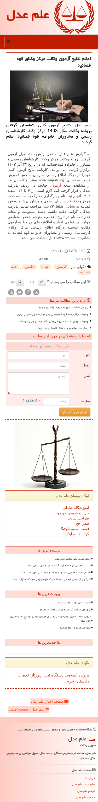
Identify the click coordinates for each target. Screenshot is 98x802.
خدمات (24, 675)
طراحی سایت (78, 518)
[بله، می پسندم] (42, 282)
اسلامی (70, 675)
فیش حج (82, 523)
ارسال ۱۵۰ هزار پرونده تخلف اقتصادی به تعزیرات (62, 328)
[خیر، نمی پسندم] (20, 282)
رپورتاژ (36, 675)
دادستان (81, 681)
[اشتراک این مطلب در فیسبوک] (28, 292)
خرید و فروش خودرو (73, 513)
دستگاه (57, 675)
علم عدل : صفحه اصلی (27, 709)
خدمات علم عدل (85, 797)
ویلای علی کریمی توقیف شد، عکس (72, 558)
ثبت (69, 196)
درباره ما (90, 778)
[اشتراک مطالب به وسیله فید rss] (11, 292)
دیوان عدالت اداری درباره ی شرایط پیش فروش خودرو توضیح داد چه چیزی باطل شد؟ (50, 619)
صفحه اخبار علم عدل (47, 701)
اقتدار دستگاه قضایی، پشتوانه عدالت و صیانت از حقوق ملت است (56, 572)
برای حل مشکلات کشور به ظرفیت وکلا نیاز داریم (64, 307)
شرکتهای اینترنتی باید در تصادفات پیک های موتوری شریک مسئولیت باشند (51, 579)
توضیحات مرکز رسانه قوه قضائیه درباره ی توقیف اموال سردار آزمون (53, 314)
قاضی (29, 267)
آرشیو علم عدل (86, 791)
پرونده (83, 675)
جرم (70, 681)
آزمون (56, 185)
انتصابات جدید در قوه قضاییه (75, 627)
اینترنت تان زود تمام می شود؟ (74, 602)
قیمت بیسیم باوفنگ (74, 529)
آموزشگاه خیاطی (76, 508)
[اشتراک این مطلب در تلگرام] (36, 292)
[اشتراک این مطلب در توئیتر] (19, 292)
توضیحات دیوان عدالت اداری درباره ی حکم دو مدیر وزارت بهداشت (53, 321)
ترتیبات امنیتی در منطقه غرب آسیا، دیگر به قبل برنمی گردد (59, 565)
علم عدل (28, 14)
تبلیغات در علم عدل (83, 784)
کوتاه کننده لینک (77, 534)
